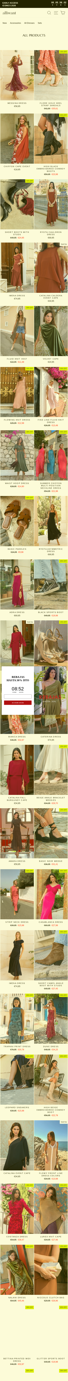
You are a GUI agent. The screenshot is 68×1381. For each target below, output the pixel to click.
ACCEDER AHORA (18, 703)
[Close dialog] (65, 668)
